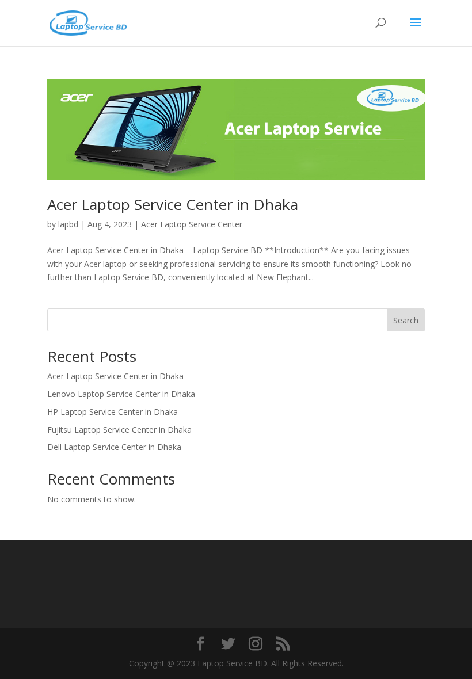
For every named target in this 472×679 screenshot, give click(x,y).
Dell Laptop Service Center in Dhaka (114, 446)
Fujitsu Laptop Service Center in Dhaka (119, 429)
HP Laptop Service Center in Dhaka (112, 411)
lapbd (68, 224)
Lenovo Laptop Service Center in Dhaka (121, 393)
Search (405, 320)
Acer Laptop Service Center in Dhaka (172, 204)
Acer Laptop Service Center (191, 224)
